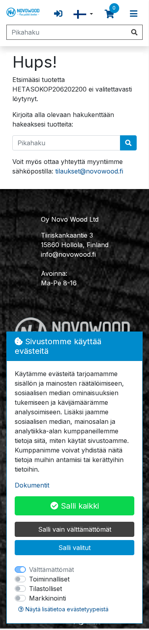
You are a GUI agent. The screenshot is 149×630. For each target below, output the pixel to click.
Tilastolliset (45, 589)
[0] (109, 14)
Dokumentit (32, 485)
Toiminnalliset (49, 579)
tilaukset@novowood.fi (89, 171)
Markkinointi (47, 598)
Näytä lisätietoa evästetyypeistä (66, 609)
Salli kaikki (78, 506)
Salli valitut (74, 548)
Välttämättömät (51, 569)
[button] (83, 14)
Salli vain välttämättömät (74, 529)
